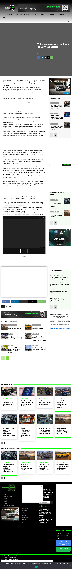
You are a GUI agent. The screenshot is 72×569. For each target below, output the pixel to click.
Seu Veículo (41, 41)
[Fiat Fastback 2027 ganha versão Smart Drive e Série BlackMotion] (45, 455)
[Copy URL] (48, 57)
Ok (36, 566)
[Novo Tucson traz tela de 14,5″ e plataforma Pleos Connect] (67, 104)
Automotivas (13, 324)
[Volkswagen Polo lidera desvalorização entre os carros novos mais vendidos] (4, 348)
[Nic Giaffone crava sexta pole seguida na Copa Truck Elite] (67, 125)
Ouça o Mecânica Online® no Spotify (63, 549)
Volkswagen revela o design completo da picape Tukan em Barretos (39, 328)
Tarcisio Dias (60, 530)
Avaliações (42, 506)
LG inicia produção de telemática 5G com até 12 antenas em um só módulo (45, 431)
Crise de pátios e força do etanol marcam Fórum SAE (39, 348)
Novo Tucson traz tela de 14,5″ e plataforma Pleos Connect (56, 106)
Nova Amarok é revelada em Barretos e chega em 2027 (14, 328)
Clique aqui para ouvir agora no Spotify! (60, 328)
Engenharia (35, 333)
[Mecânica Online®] (10, 8)
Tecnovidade (25, 425)
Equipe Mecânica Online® (46, 50)
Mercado (11, 345)
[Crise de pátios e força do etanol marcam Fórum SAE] (28, 348)
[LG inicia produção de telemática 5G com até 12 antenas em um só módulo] (45, 419)
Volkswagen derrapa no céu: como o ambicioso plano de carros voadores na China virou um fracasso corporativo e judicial (39, 338)
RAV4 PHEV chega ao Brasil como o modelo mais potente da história (46, 491)
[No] (70, 565)
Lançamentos (36, 324)
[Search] (51, 502)
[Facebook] (38, 57)
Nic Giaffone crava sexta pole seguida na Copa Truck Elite (56, 127)
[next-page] (7, 358)
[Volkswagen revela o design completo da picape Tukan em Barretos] (28, 327)
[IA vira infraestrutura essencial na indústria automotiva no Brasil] (27, 419)
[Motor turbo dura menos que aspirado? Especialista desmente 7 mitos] (67, 201)
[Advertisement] (28, 106)
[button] (68, 21)
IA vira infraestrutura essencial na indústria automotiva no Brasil (25, 433)
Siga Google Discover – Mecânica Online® (64, 543)
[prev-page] (3, 358)
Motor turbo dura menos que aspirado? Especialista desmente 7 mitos (9, 432)
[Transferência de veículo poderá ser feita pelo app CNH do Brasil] (67, 114)
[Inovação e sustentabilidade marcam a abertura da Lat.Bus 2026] (4, 336)
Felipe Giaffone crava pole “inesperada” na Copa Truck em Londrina (61, 404)
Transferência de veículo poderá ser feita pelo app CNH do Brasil (56, 117)
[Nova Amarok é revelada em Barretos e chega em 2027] (4, 327)
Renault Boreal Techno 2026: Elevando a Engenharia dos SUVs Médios (58, 291)
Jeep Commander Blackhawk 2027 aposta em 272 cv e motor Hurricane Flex (59, 284)
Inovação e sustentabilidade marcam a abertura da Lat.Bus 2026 (15, 337)
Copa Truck (54, 124)
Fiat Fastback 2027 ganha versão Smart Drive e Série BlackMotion (44, 467)
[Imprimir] (45, 57)
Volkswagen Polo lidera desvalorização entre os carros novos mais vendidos (14, 350)
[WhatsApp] (51, 57)
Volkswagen (8, 306)
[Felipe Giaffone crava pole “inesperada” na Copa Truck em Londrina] (63, 391)
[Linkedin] (42, 57)
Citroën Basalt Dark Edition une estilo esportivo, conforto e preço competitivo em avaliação (59, 277)
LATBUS (11, 333)
